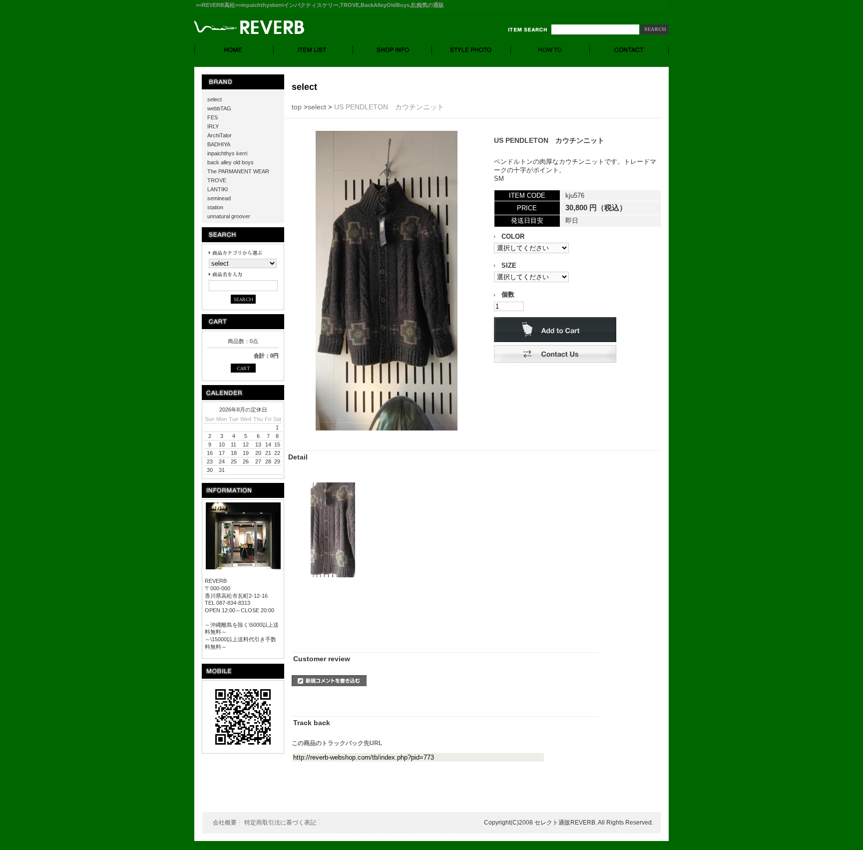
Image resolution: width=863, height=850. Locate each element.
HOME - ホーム (234, 49)
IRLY (213, 126)
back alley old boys (230, 162)
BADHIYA (218, 144)
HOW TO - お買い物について (550, 49)
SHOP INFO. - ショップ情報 (392, 49)
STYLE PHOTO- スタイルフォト (471, 49)
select (214, 99)
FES (212, 117)
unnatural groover (228, 216)
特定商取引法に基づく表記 (280, 822)
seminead (219, 198)
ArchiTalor (219, 135)
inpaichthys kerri (227, 153)
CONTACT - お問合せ (629, 49)
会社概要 (225, 822)
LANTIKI (217, 189)
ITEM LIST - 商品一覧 (313, 49)
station (215, 207)
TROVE (216, 180)
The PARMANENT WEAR (238, 171)
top (297, 107)
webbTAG (219, 108)
